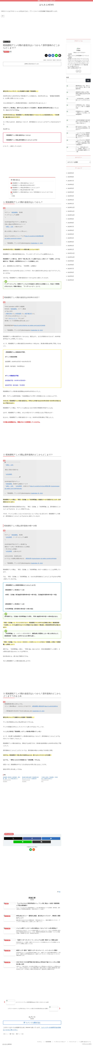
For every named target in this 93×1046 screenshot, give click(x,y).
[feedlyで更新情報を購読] (30, 849)
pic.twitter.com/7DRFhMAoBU (13, 488)
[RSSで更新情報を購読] (33, 849)
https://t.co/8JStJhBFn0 (51, 706)
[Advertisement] (32, 28)
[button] (59, 55)
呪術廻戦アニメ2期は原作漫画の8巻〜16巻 (23, 189)
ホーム (40, 1041)
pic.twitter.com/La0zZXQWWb (36, 325)
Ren (79, 50)
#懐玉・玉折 (9, 226)
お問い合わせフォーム (86, 1041)
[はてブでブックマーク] (53, 55)
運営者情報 (48, 1041)
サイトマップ (73, 1041)
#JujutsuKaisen (55, 486)
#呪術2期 (41, 236)
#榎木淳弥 (9, 313)
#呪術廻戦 (15, 212)
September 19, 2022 (37, 330)
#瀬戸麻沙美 (28, 313)
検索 (67, 77)
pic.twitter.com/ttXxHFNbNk (48, 558)
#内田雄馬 (18, 313)
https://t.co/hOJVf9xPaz (20, 325)
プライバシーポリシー (61, 1041)
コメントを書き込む (33, 1023)
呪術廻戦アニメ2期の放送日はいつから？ (23, 183)
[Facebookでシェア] (49, 55)
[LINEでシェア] (56, 55)
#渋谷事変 (9, 474)
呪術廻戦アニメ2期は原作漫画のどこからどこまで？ (26, 187)
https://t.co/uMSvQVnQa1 (37, 486)
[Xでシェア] (46, 55)
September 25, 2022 (37, 493)
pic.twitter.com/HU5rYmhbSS (13, 238)
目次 (14, 180)
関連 (14, 196)
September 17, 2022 (37, 243)
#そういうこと (13, 318)
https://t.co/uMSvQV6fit (31, 236)
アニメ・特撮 (7, 41)
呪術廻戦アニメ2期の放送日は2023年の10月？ (24, 185)
